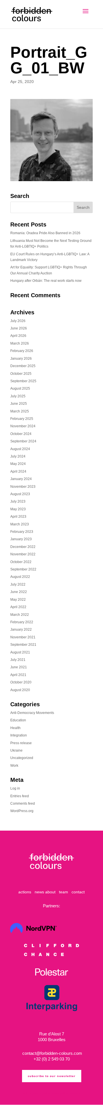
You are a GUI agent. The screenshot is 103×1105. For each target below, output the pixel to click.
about (50, 892)
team (63, 892)
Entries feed (19, 796)
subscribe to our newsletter (52, 1076)
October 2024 (20, 434)
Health (15, 728)
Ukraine (16, 750)
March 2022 (19, 615)
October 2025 (20, 374)
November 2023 (22, 487)
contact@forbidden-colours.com (51, 1053)
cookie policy (59, 1093)
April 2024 (18, 471)
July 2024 (17, 456)
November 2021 (22, 637)
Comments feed (22, 804)
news (39, 892)
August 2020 (20, 690)
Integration (18, 735)
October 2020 (20, 682)
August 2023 (20, 494)
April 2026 (18, 336)
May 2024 (18, 464)
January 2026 (21, 359)
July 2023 (17, 501)
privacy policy (41, 1093)
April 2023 (18, 517)
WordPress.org (21, 811)
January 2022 (21, 630)
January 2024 (21, 479)
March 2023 (19, 524)
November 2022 (22, 554)
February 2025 (21, 419)
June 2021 (18, 667)
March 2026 (19, 343)
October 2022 (20, 562)
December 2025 (22, 366)
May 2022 (18, 600)
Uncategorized (21, 758)
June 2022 (18, 592)
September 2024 (23, 441)
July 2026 (17, 321)
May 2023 (18, 509)
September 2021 (23, 645)
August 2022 (20, 577)
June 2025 (18, 404)
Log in (15, 788)
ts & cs (27, 1093)
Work (14, 766)
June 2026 (18, 328)
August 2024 (20, 449)
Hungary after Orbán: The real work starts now (46, 281)
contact (78, 892)
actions (24, 892)
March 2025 (19, 411)
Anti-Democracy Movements (32, 713)
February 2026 (21, 351)
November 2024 (22, 426)
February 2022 (21, 622)
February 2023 (21, 532)
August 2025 (20, 388)
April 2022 (18, 607)
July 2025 (17, 396)
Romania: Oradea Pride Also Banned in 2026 (45, 233)
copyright (74, 1093)
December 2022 (22, 547)
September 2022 (23, 569)
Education (18, 720)
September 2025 (23, 381)
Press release (21, 743)
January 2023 (21, 539)
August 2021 (20, 652)
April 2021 (18, 675)
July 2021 (17, 660)
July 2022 (17, 584)
